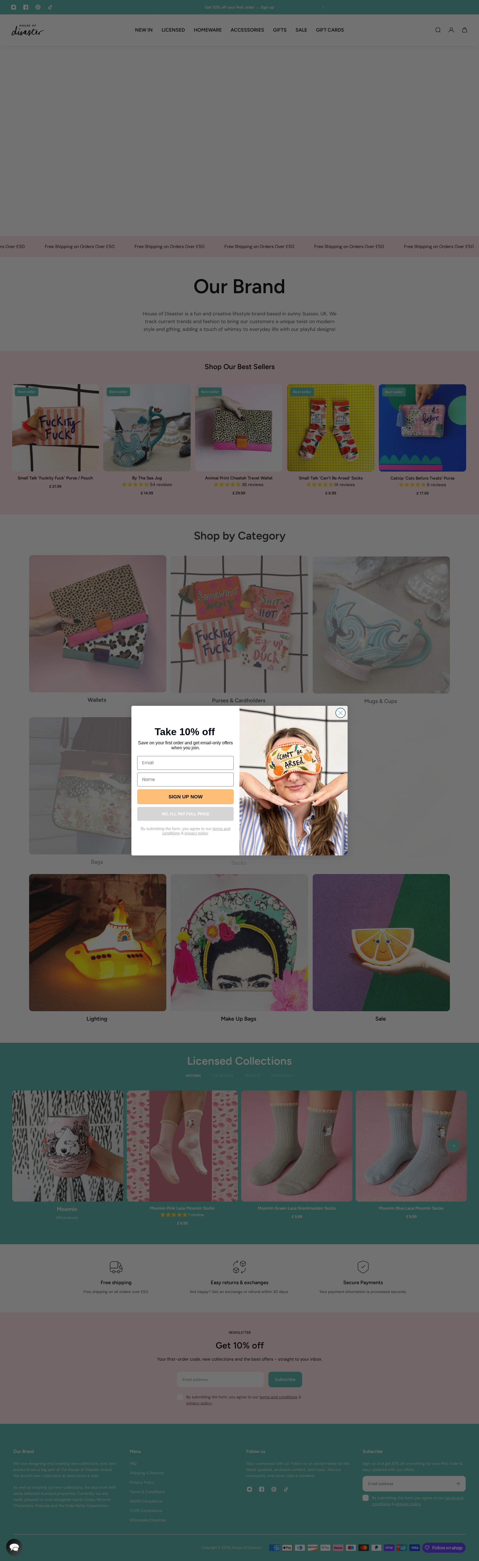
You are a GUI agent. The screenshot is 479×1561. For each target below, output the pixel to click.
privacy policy (196, 833)
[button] (14, 1547)
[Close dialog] (340, 713)
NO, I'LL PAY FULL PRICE (185, 814)
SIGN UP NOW (186, 796)
